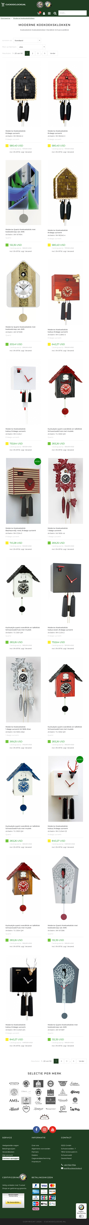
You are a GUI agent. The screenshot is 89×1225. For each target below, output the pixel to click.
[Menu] (85, 1204)
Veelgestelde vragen (10, 1145)
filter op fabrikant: (9, 47)
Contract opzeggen (11, 1158)
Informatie (39, 1138)
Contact (66, 1138)
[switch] (81, 1216)
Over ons (35, 1145)
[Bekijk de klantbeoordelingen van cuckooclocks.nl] (13, 1201)
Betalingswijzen (8, 1149)
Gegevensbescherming (41, 1158)
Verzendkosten (8, 1152)
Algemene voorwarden (41, 1149)
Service (7, 1138)
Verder (52, 53)
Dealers (35, 1155)
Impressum (36, 1162)
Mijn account (7, 1155)
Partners (35, 1152)
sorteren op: (7, 40)
